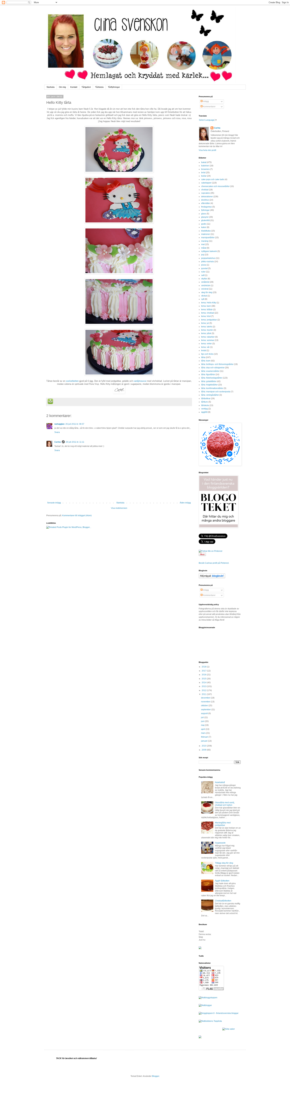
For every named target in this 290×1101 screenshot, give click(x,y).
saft (202, 275)
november (206, 701)
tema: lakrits (206, 326)
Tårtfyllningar (114, 87)
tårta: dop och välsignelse (213, 367)
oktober (204, 705)
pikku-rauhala (207, 261)
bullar (203, 176)
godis (203, 224)
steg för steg (206, 292)
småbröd (205, 282)
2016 (204, 674)
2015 (204, 678)
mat (203, 244)
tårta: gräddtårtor (208, 381)
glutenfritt (205, 220)
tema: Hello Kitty (208, 302)
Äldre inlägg (185, 503)
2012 (204, 690)
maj (203, 725)
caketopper (206, 183)
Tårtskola (99, 87)
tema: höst (206, 316)
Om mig (62, 87)
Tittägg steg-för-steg (224, 863)
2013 (204, 686)
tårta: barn (205, 361)
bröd (203, 172)
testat (203, 350)
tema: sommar (207, 340)
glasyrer (205, 217)
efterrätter (205, 203)
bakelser (205, 166)
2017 (204, 671)
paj (202, 254)
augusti (204, 713)
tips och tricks (207, 354)
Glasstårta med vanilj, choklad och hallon (225, 803)
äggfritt (204, 412)
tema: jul (205, 323)
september (206, 709)
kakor (203, 227)
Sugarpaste (220, 843)
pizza (203, 265)
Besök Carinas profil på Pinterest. (214, 563)
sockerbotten (72, 381)
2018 (204, 667)
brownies (205, 169)
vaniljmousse (140, 381)
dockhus (205, 200)
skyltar (204, 278)
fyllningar (205, 210)
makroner (205, 234)
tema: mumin (207, 330)
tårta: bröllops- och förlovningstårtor (217, 364)
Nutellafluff (220, 782)
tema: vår (205, 347)
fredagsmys (206, 207)
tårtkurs (204, 402)
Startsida (50, 87)
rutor (203, 272)
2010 (204, 746)
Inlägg (206, 101)
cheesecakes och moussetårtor (215, 186)
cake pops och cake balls (212, 179)
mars (203, 733)
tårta (203, 357)
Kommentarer (209, 106)
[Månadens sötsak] (228, 1029)
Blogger (155, 1076)
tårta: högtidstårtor (209, 385)
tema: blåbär (207, 309)
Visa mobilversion (119, 508)
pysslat (204, 268)
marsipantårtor (207, 237)
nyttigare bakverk (209, 251)
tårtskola (205, 405)
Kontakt (73, 87)
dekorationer (207, 196)
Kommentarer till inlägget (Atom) (77, 515)
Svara (57, 432)
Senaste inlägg (54, 503)
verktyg (204, 409)
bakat (203, 162)
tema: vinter (206, 343)
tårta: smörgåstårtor (210, 395)
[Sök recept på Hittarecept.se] (208, 997)
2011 (204, 694)
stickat (204, 296)
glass (203, 214)
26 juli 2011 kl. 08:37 (74, 424)
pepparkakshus (208, 258)
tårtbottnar (205, 398)
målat (203, 248)
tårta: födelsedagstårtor (211, 378)
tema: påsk (206, 333)
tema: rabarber (208, 337)
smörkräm (205, 285)
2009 (204, 750)
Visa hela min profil (207, 150)
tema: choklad (207, 313)
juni (203, 721)
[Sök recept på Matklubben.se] (210, 1021)
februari (205, 737)
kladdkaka (206, 231)
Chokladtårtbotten (223, 901)
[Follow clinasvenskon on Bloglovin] (212, 577)
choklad (204, 190)
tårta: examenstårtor (210, 371)
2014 (204, 682)
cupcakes (205, 193)
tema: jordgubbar (209, 320)
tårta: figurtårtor (208, 374)
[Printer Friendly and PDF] (50, 402)
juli (202, 717)
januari (204, 741)
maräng (204, 241)
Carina (57, 442)
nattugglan (59, 424)
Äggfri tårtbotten (222, 881)
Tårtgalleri (86, 87)
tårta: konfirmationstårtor (212, 388)
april (203, 729)
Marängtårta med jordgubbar (223, 824)
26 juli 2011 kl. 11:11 (75, 442)
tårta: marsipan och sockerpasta (215, 391)
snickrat (204, 289)
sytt (202, 299)
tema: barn (206, 306)
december (206, 698)
